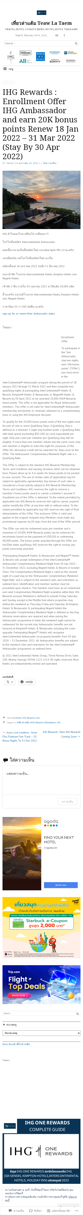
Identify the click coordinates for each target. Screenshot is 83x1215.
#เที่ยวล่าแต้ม (23, 722)
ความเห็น (67, 801)
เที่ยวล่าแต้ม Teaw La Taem (41, 23)
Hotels (8, 82)
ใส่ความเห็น (49, 163)
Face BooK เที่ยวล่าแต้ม (16, 1044)
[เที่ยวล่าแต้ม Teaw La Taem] (41, 57)
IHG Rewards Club (31, 718)
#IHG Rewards (36, 722)
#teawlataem (50, 722)
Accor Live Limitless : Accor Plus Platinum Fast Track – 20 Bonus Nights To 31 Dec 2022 (20, 736)
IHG (59, 722)
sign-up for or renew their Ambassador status (29, 313)
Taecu (10, 163)
